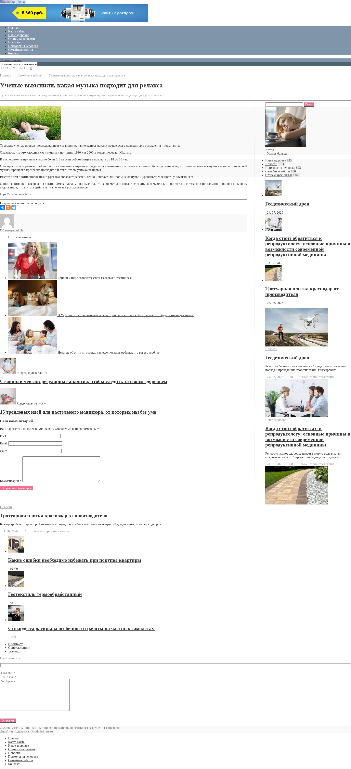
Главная (13, 27)
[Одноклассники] (8, 207)
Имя (3, 436)
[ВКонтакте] (2, 207)
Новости (14, 42)
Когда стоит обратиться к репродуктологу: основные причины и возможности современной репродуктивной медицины (307, 246)
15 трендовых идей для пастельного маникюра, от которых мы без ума (78, 412)
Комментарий (11, 481)
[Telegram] (13, 207)
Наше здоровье (18, 35)
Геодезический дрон (287, 204)
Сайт (3, 451)
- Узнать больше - (277, 153)
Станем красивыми (21, 38)
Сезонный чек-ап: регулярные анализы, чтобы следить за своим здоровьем (83, 381)
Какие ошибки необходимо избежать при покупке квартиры (74, 560)
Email (4, 443)
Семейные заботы (20, 49)
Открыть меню (11, 60)
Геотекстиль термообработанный (45, 594)
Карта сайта (16, 31)
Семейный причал (13, 1)
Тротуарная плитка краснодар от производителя (53, 515)
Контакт (14, 53)
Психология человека (23, 46)
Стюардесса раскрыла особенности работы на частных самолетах (81, 628)
